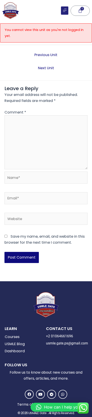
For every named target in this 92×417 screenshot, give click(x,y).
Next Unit (46, 68)
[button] (64, 10)
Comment (15, 112)
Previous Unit (45, 54)
